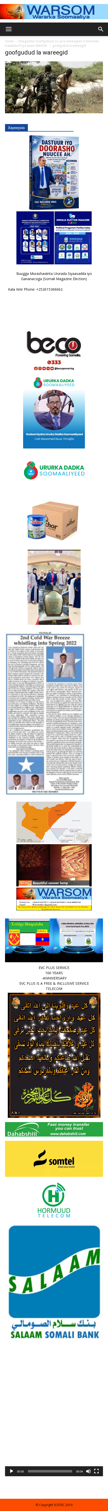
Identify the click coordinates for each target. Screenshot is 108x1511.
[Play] (11, 1471)
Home (9, 41)
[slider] (50, 1471)
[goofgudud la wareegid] (54, 112)
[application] (54, 1427)
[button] (54, 1427)
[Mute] (88, 1471)
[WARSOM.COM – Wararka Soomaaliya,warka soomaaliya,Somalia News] (54, 11)
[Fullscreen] (96, 1471)
